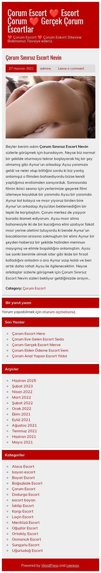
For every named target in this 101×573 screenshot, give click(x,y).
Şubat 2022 (22, 402)
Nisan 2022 (22, 391)
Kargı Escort (22, 511)
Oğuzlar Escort (25, 528)
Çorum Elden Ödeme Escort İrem (40, 350)
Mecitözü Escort (26, 522)
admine (45, 68)
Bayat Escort (23, 477)
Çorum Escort (34, 288)
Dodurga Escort (25, 494)
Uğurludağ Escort (27, 550)
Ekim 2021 (21, 414)
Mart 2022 (21, 397)
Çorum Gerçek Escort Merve (36, 344)
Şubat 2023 (22, 386)
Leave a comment (71, 68)
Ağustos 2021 (24, 425)
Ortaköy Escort (25, 533)
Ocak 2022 (21, 408)
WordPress (49, 565)
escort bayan (23, 500)
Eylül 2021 (21, 419)
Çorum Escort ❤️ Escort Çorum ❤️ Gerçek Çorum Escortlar (45, 20)
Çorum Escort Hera (28, 333)
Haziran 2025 (24, 380)
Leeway (72, 565)
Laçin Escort (22, 516)
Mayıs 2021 (22, 442)
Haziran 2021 (24, 436)
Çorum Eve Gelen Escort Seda (38, 339)
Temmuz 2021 (24, 430)
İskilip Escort (23, 505)
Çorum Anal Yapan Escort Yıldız (39, 356)
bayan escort (23, 472)
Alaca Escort (23, 466)
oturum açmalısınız (58, 311)
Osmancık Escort (26, 539)
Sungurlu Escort (25, 544)
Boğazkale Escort (27, 483)
